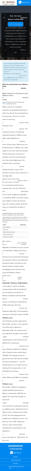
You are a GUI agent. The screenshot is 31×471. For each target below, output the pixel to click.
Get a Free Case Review (15, 24)
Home (15, 457)
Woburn (4, 104)
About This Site (15, 460)
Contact (15, 463)
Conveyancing (8, 3)
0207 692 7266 (26, 2)
